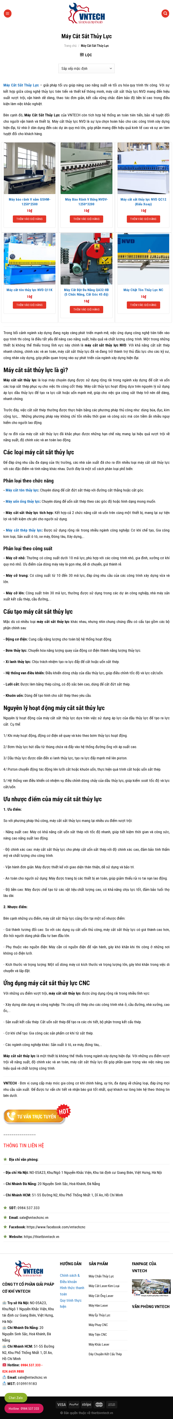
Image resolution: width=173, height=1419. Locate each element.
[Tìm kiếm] (165, 13)
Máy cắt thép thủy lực (24, 530)
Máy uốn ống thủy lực (23, 501)
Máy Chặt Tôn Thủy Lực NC (143, 290)
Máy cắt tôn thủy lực (22, 490)
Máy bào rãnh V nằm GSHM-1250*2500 (29, 201)
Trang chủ (70, 46)
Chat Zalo (16, 1398)
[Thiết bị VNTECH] (86, 13)
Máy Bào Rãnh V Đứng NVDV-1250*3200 (86, 201)
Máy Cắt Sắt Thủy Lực (21, 85)
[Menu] (8, 13)
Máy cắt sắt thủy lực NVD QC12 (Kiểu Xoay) (143, 201)
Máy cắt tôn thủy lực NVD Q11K (29, 290)
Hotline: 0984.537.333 (24, 1409)
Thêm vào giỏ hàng (29, 219)
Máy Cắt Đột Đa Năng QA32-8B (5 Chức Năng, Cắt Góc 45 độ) (86, 292)
